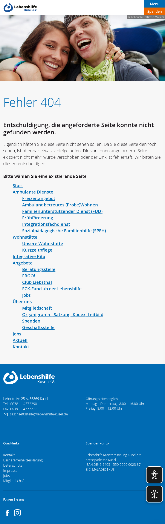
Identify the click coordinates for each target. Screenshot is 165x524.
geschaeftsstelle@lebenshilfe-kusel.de (39, 414)
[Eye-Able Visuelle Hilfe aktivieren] (154, 474)
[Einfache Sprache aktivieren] (154, 494)
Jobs (7, 475)
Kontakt (9, 455)
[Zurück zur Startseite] (20, 7)
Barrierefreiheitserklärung (23, 460)
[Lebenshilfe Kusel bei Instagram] (17, 513)
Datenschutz (12, 465)
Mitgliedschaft (14, 480)
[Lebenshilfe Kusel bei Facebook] (7, 513)
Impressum (11, 470)
